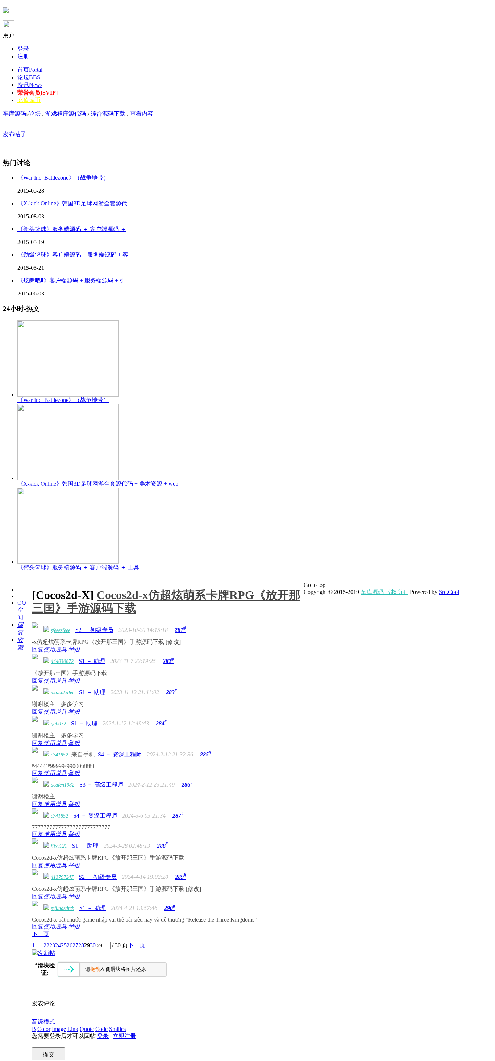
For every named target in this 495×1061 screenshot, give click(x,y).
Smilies (117, 1029)
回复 (37, 649)
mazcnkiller (62, 692)
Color (43, 1029)
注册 (23, 56)
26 (69, 945)
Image (59, 1029)
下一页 (40, 934)
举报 (74, 649)
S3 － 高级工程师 (101, 784)
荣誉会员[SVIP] (37, 92)
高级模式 (43, 1022)
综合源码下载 (108, 113)
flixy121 (59, 846)
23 (52, 945)
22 (46, 945)
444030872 (62, 661)
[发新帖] (43, 953)
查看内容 (141, 113)
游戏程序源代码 (65, 113)
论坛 (28, 77)
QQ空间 (21, 610)
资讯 (29, 85)
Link (72, 1029)
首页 (29, 70)
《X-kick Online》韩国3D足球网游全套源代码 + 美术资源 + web (97, 484)
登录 (23, 49)
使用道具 (55, 649)
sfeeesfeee (60, 630)
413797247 (62, 877)
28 (81, 945)
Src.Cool (449, 592)
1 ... (36, 945)
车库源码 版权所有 (384, 592)
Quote (87, 1029)
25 (64, 945)
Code (101, 1029)
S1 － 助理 (92, 661)
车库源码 (14, 113)
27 (75, 945)
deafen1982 (62, 785)
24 (58, 945)
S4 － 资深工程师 (120, 754)
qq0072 (58, 723)
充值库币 (29, 100)
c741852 (59, 755)
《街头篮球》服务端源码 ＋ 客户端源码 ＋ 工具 (78, 567)
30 (93, 945)
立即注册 (124, 1036)
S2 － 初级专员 (94, 630)
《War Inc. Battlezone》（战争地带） (63, 400)
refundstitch (62, 908)
